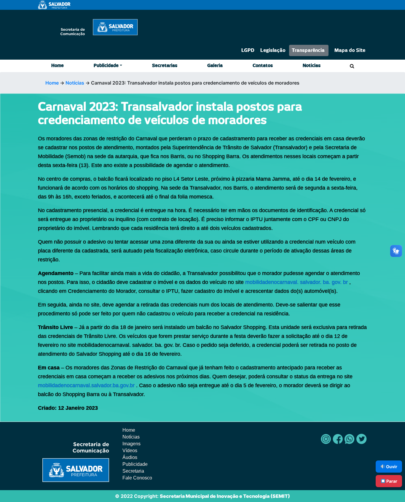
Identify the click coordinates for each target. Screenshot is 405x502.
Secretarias (164, 65)
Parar (391, 481)
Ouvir (391, 466)
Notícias (75, 83)
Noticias (312, 65)
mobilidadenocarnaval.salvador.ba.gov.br (86, 385)
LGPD (247, 50)
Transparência (308, 50)
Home (57, 65)
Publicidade (106, 65)
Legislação (273, 50)
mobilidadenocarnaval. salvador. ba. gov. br (297, 282)
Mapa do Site (349, 50)
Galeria (215, 65)
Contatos (263, 65)
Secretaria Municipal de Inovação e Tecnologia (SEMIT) (225, 496)
